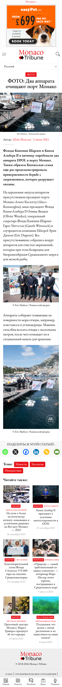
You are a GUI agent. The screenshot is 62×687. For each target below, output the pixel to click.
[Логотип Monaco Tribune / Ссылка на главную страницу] (31, 54)
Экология (37, 464)
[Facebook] (26, 452)
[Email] (57, 452)
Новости (21, 464)
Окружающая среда (46, 621)
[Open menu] (4, 52)
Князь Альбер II (51, 506)
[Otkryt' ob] (31, 25)
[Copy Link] (46, 452)
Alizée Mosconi (22, 139)
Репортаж (38, 560)
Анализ (16, 506)
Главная (5, 684)
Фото (31, 74)
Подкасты (55, 684)
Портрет (16, 617)
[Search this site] (58, 54)
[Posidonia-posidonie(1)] (46, 605)
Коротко (38, 506)
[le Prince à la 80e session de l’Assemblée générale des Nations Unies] (46, 494)
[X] (15, 452)
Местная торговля (16, 621)
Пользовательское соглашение (36, 674)
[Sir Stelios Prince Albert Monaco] (16, 548)
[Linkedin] (36, 452)
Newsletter (31, 684)
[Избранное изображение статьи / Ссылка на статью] (16, 605)
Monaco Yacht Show (16, 510)
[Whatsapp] (5, 452)
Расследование (45, 617)
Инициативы (13, 470)
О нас (9, 674)
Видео (43, 684)
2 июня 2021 (41, 139)
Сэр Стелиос (21, 560)
